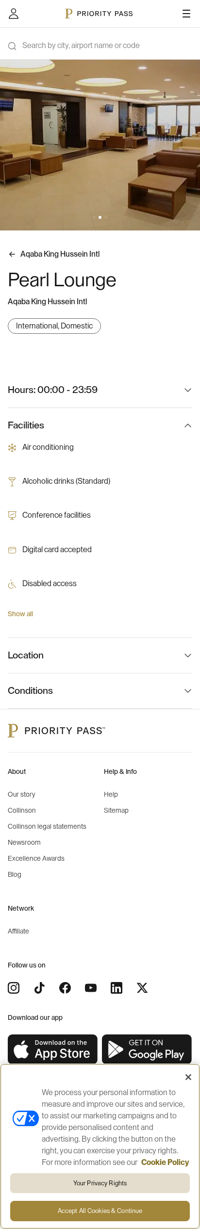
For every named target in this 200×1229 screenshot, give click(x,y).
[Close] (188, 1077)
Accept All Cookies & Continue (100, 1211)
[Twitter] (142, 988)
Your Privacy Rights (100, 1183)
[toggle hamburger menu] (186, 13)
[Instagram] (13, 988)
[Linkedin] (116, 988)
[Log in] (13, 13)
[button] (94, 217)
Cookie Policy (165, 1162)
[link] (53, 1049)
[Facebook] (65, 988)
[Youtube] (91, 988)
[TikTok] (39, 988)
